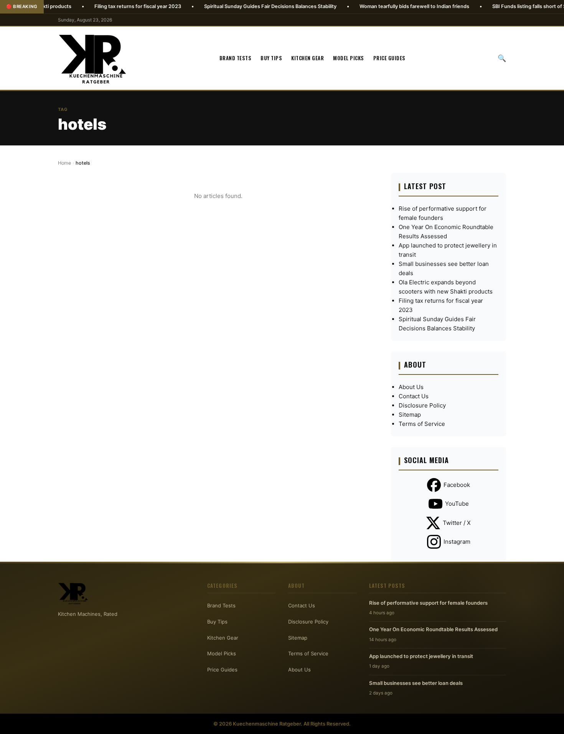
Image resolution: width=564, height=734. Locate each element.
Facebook (457, 484)
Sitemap (410, 414)
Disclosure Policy (422, 405)
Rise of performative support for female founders (428, 603)
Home (64, 163)
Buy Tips (271, 58)
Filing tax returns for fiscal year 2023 (113, 6)
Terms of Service (422, 423)
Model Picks (348, 58)
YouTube (457, 503)
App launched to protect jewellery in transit (421, 656)
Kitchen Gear (307, 58)
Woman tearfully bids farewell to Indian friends (390, 6)
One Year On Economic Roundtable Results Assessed (433, 629)
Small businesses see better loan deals (416, 683)
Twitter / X (457, 522)
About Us (411, 387)
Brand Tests (235, 58)
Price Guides (389, 58)
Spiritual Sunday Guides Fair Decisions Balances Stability (246, 6)
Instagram (457, 541)
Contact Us (414, 396)
